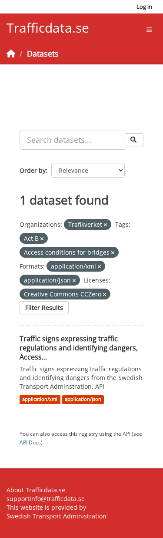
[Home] (11, 53)
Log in (144, 6)
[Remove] (105, 225)
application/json (83, 399)
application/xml (39, 399)
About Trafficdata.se (36, 490)
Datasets (43, 53)
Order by (33, 170)
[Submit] (134, 139)
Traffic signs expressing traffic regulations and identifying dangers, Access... (79, 348)
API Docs (30, 442)
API (126, 433)
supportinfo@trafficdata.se (46, 498)
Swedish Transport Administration (56, 516)
